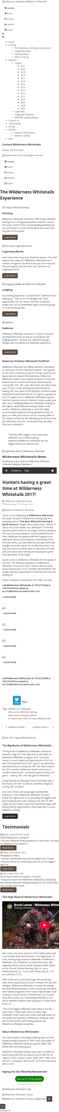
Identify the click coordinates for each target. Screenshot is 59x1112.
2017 (22, 78)
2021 (22, 66)
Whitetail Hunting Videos (26, 117)
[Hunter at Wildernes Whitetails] (29, 510)
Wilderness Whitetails (20, 708)
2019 (22, 72)
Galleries (12, 60)
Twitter (10, 13)
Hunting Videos (21, 54)
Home (11, 42)
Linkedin (10, 24)
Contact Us (13, 120)
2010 (22, 99)
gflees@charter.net (11, 155)
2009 (22, 102)
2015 (22, 84)
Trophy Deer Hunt (18, 718)
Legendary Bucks (22, 51)
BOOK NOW (10, 597)
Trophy (17, 63)
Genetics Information (24, 132)
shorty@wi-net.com (33, 155)
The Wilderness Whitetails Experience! (32, 48)
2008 (22, 105)
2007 (22, 108)
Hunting (12, 45)
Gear (10, 138)
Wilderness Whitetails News (18, 501)
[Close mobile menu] (3, 36)
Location (10, 8)
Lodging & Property (24, 114)
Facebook (10, 19)
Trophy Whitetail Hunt (40, 718)
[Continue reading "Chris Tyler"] (7, 873)
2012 (22, 93)
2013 (22, 90)
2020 (22, 69)
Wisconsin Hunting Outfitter (23, 715)
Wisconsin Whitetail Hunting (23, 712)
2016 (22, 81)
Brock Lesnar (22, 834)
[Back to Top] (2, 1106)
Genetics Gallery (22, 135)
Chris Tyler (19, 873)
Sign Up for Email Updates (29, 1078)
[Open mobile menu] (3, 33)
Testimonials (14, 123)
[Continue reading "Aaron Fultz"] (7, 852)
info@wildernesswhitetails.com (22, 591)
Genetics (12, 129)
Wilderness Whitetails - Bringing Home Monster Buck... (18, 727)
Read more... (8, 847)
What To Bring (21, 57)
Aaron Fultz (20, 852)
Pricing (11, 126)
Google (10, 30)
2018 (22, 75)
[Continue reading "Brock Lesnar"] (8, 834)
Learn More (10, 237)
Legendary (19, 111)
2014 (22, 87)
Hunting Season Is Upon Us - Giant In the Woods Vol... (45, 727)
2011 (22, 96)
